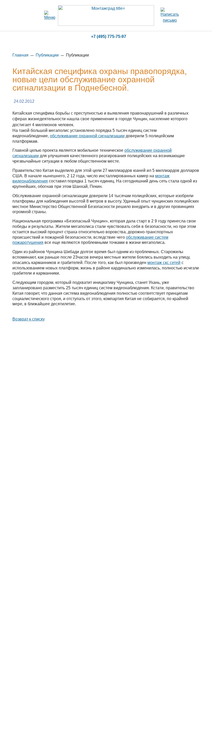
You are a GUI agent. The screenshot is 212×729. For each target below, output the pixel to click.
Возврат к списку (28, 319)
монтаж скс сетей (163, 262)
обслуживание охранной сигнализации (87, 136)
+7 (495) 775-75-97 (108, 36)
